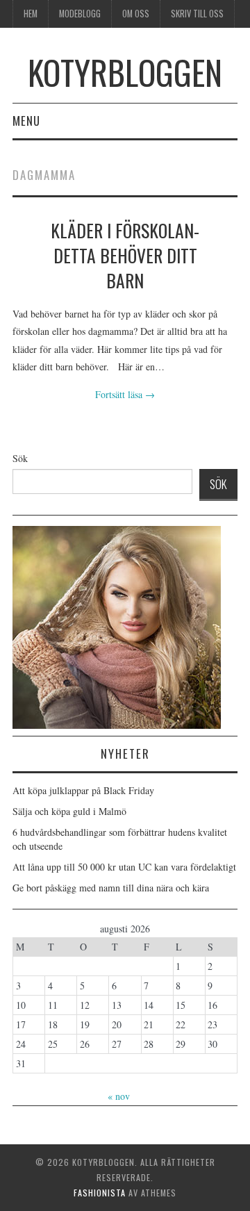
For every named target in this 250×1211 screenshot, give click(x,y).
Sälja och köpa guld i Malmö (69, 811)
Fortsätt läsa (125, 394)
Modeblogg (80, 13)
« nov (119, 1096)
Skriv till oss (197, 13)
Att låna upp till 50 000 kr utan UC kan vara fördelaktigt (124, 866)
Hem (31, 13)
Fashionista (100, 1192)
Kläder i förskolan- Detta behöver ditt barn (125, 255)
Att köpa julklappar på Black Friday (83, 790)
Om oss (135, 13)
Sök (20, 458)
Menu (26, 120)
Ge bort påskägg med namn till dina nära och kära (110, 887)
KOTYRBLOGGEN (125, 72)
